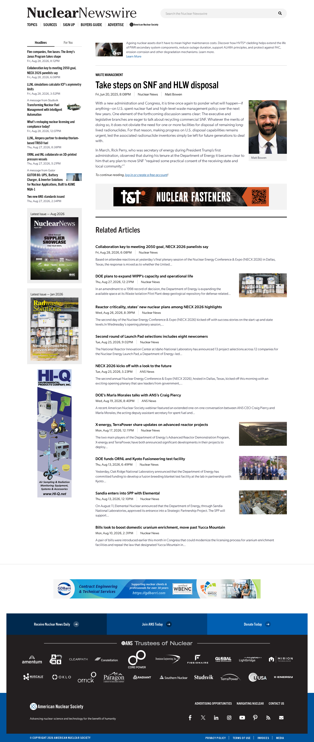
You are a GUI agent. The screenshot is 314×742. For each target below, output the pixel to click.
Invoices (263, 738)
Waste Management (109, 74)
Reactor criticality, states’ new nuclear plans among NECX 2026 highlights (158, 306)
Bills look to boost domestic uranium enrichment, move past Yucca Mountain (160, 527)
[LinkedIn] (216, 717)
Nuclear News (148, 94)
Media (280, 738)
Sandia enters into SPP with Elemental (127, 492)
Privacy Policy (215, 738)
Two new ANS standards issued (46, 196)
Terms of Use (242, 738)
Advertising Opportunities (213, 703)
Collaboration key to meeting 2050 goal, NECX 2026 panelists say (151, 246)
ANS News (147, 371)
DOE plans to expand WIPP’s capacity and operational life (144, 275)
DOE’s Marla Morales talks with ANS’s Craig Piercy (138, 394)
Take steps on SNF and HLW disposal (157, 84)
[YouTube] (242, 717)
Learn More (133, 56)
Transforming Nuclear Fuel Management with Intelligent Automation (44, 109)
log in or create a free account (146, 174)
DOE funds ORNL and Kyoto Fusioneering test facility (140, 458)
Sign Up (69, 24)
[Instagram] (229, 717)
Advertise (116, 24)
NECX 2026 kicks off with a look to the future (133, 365)
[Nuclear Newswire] (268, 717)
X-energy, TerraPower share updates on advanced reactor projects (151, 424)
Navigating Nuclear (250, 703)
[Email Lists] (281, 717)
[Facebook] (190, 717)
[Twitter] (203, 717)
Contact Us (276, 703)
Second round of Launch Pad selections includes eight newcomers (151, 336)
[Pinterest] (255, 717)
